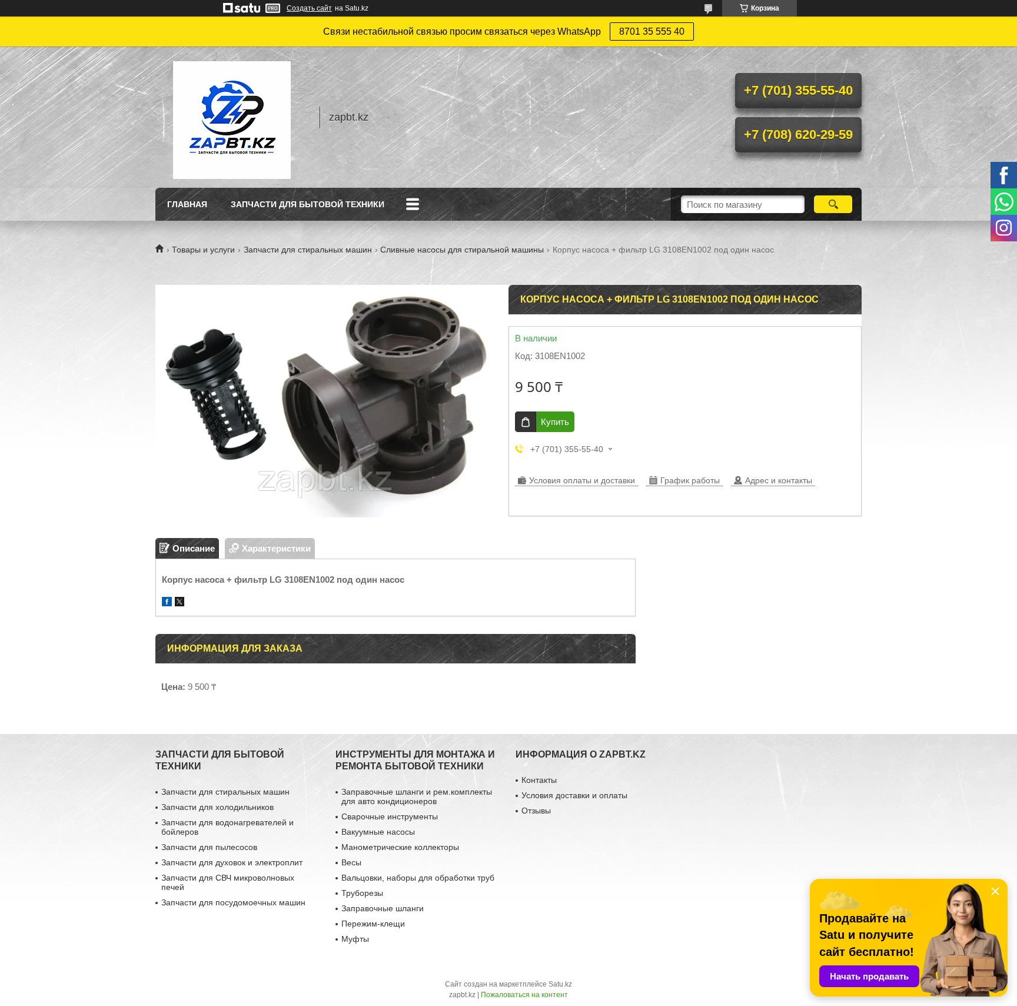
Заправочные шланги (382, 908)
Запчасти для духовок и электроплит (232, 862)
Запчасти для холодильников (217, 807)
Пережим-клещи (373, 923)
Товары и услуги (203, 249)
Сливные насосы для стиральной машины (462, 249)
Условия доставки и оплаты (574, 795)
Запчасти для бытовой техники (307, 204)
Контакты (539, 780)
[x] (179, 603)
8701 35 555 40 (651, 31)
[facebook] (167, 603)
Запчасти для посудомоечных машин (233, 902)
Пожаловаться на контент (524, 995)
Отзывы (536, 810)
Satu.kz (560, 984)
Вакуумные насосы (378, 831)
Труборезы (362, 893)
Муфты (355, 939)
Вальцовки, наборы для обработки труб (417, 877)
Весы (351, 862)
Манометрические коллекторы (400, 847)
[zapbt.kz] (231, 117)
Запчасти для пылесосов (209, 847)
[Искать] (833, 204)
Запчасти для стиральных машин (308, 249)
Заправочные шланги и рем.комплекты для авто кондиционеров (416, 796)
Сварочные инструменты (389, 816)
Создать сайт (309, 8)
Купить (555, 422)
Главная (187, 204)
